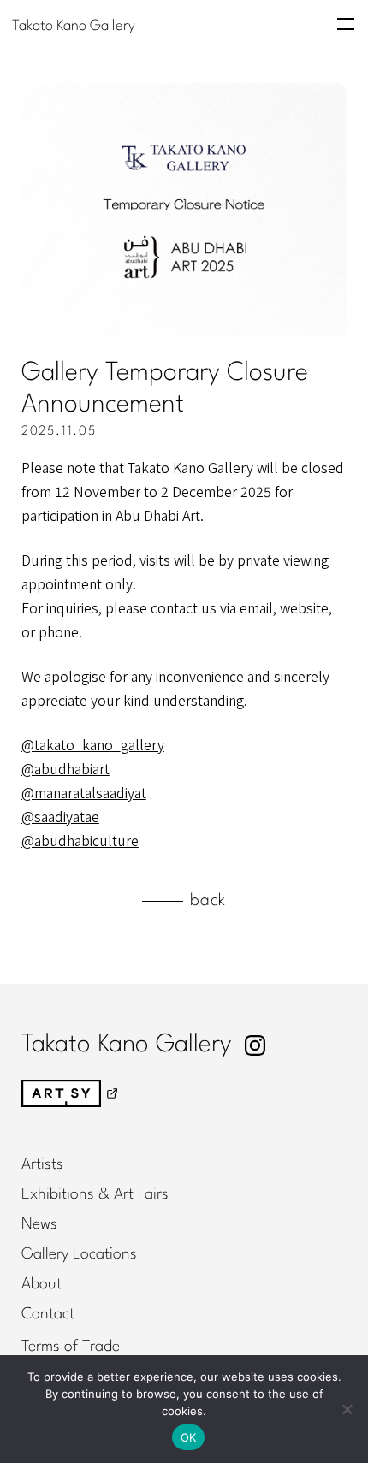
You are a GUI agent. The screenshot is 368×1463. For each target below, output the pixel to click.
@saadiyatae (60, 816)
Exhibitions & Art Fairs (95, 1194)
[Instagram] (255, 1045)
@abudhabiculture (80, 840)
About (41, 1284)
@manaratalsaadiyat (83, 792)
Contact (47, 1314)
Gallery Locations (79, 1254)
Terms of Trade (70, 1346)
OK (189, 1437)
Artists (42, 1164)
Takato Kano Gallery (73, 25)
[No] (346, 1409)
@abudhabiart (65, 768)
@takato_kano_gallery (92, 744)
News (39, 1224)
